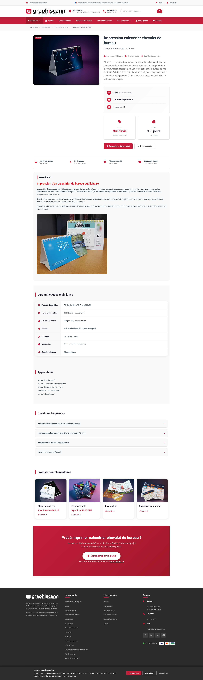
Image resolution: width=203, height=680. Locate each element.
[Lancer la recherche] (159, 11)
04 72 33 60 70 (112, 12)
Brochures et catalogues (73, 602)
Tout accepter (134, 673)
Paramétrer (163, 673)
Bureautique (69, 619)
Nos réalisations (65, 21)
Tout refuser (149, 673)
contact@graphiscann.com (156, 629)
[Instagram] (157, 635)
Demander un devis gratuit (119, 146)
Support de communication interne (76, 650)
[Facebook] (145, 635)
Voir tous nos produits (72, 658)
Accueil (51, 21)
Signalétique (69, 623)
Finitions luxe (69, 645)
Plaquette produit (70, 610)
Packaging (68, 632)
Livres (67, 606)
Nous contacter (146, 146)
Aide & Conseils (123, 21)
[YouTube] (163, 635)
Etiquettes (68, 636)
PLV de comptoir (70, 654)
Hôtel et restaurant (71, 641)
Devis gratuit (143, 21)
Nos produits (33, 21)
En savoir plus (71, 676)
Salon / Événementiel (72, 628)
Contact (158, 21)
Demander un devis (110, 619)
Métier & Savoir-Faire (84, 21)
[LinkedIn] (151, 635)
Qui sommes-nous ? (104, 21)
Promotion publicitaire (72, 615)
